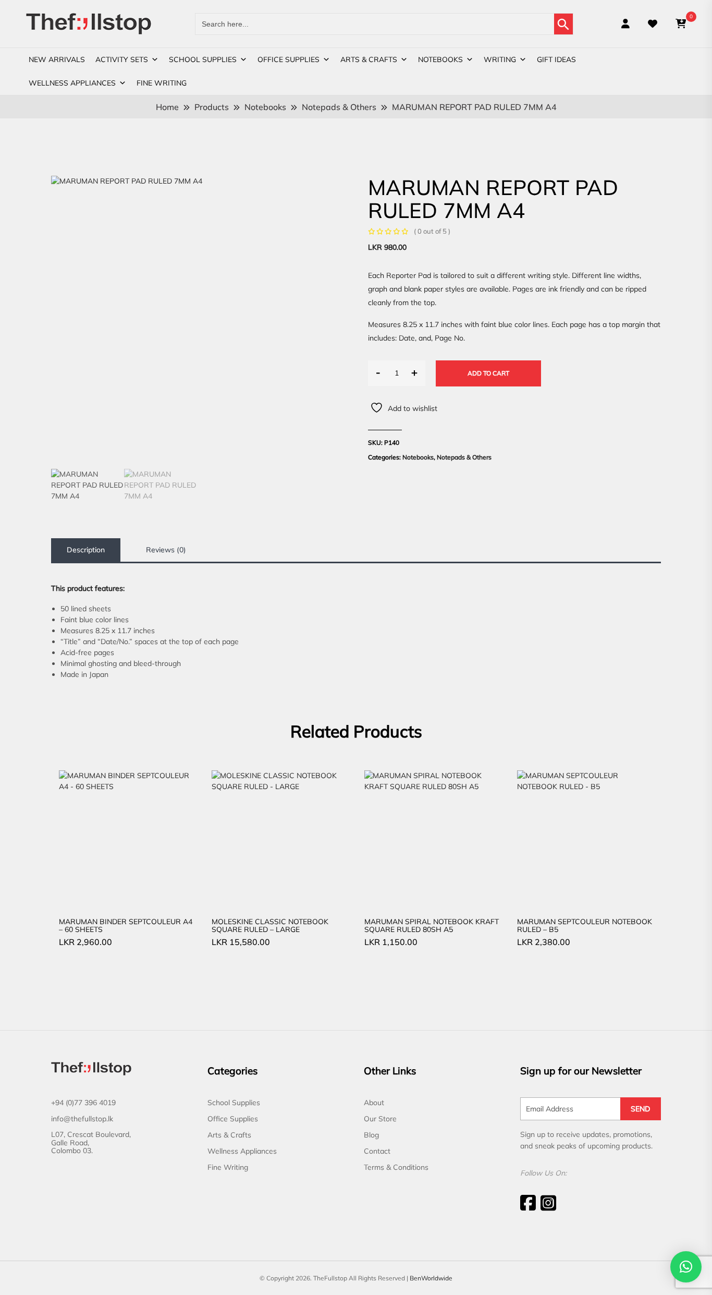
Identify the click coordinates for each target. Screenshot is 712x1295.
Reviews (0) (166, 549)
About (374, 1102)
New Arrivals (57, 59)
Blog (371, 1135)
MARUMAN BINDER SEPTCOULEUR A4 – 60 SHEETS (125, 925)
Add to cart (488, 373)
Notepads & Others (464, 457)
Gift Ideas (556, 59)
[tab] (85, 550)
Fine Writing (162, 83)
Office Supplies (288, 59)
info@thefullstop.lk (82, 1118)
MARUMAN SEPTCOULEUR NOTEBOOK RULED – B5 (584, 925)
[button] (686, 1266)
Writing (500, 59)
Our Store (380, 1118)
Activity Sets (121, 59)
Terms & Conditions (396, 1167)
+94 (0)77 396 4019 (83, 1102)
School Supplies (203, 59)
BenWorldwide (431, 1278)
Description (86, 549)
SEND (640, 1109)
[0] (681, 24)
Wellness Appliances (72, 83)
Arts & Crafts (368, 59)
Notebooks (440, 59)
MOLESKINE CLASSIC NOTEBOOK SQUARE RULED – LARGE (270, 925)
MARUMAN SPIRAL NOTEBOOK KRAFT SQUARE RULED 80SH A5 (431, 925)
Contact (377, 1151)
